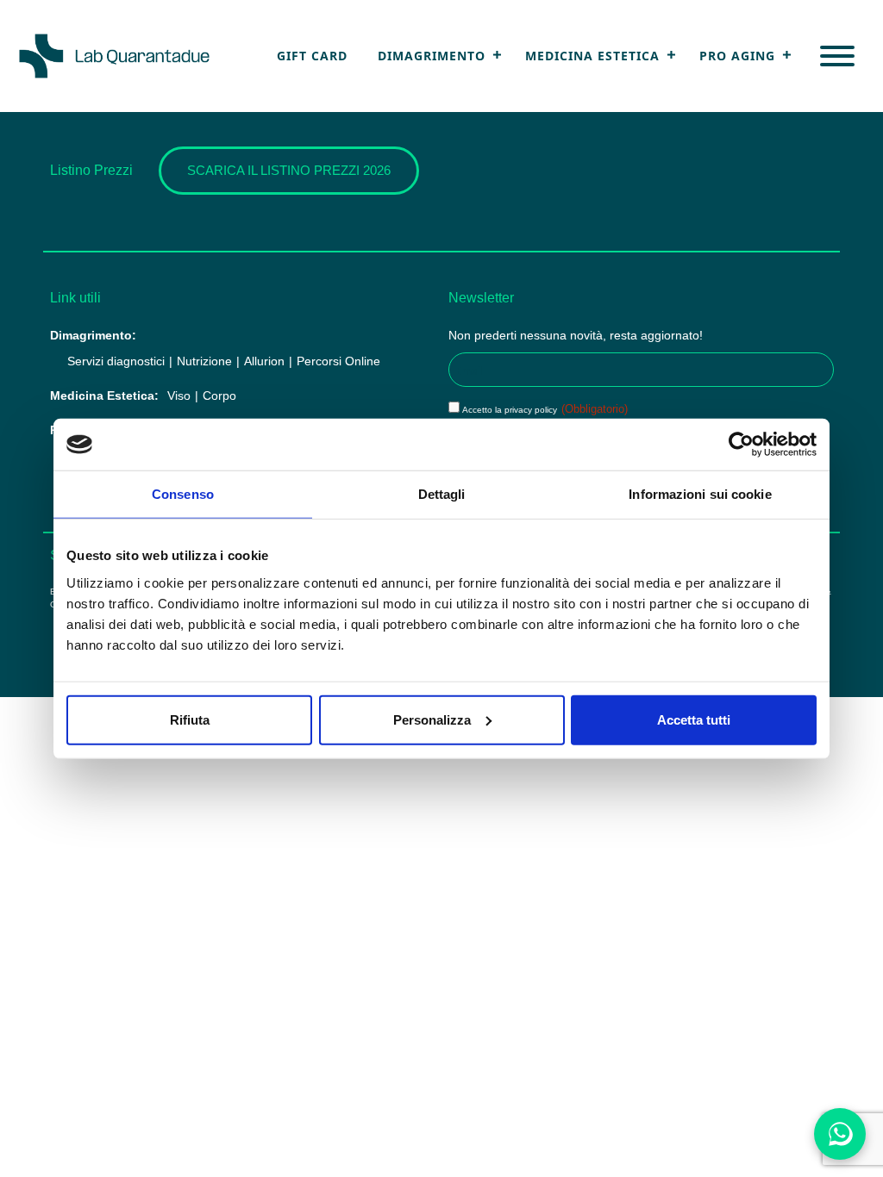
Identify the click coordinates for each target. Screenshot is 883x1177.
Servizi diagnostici (116, 361)
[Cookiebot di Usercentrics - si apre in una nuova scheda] (741, 445)
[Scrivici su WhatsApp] (840, 1134)
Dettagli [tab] (442, 494)
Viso (179, 395)
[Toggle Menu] (837, 56)
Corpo (219, 395)
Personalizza (432, 719)
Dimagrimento (431, 55)
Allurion (264, 361)
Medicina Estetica (592, 55)
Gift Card (312, 55)
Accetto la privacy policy (545, 409)
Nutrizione (204, 361)
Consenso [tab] (183, 494)
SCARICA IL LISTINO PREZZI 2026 (289, 170)
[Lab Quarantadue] (114, 56)
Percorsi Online (338, 361)
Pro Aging (737, 55)
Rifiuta (190, 719)
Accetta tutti (693, 719)
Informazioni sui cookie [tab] (700, 494)
